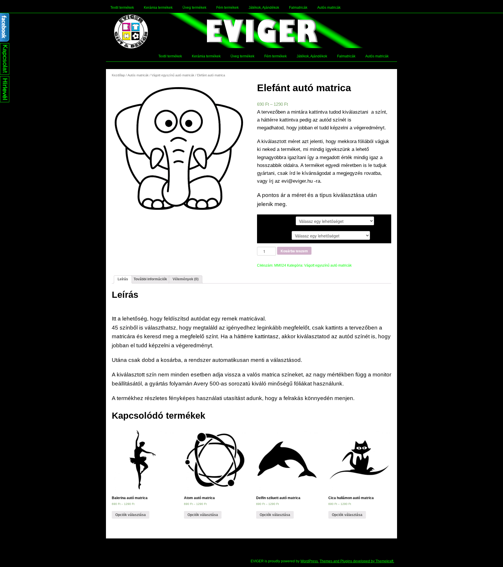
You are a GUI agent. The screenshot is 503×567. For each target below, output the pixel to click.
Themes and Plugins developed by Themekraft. (357, 561)
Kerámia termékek (158, 8)
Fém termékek (227, 8)
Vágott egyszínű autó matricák (172, 75)
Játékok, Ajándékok (264, 8)
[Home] (131, 31)
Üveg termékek (194, 8)
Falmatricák (298, 8)
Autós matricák (329, 8)
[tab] (123, 279)
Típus (267, 220)
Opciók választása (130, 515)
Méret (267, 235)
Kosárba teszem (294, 250)
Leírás (123, 279)
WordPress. (309, 561)
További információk (150, 279)
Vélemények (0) (186, 279)
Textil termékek (122, 8)
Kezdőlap (118, 75)
